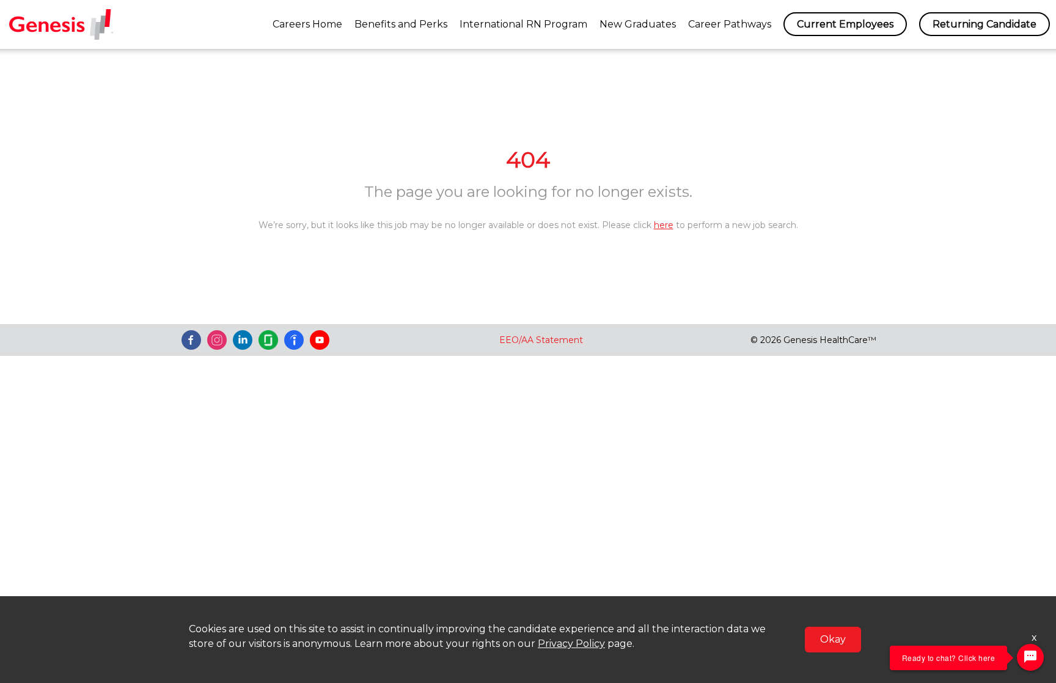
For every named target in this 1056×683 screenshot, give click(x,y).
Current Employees (845, 24)
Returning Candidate (984, 24)
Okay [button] (833, 639)
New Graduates (638, 24)
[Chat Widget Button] (1030, 657)
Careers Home (307, 24)
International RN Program (523, 24)
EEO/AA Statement (541, 339)
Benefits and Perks (400, 24)
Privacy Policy (571, 643)
